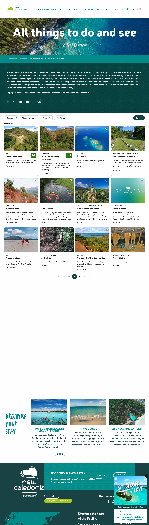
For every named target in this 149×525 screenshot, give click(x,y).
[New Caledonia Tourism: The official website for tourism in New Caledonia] (17, 9)
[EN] (139, 9)
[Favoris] (133, 9)
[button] (123, 9)
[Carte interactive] (128, 9)
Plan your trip (125, 523)
